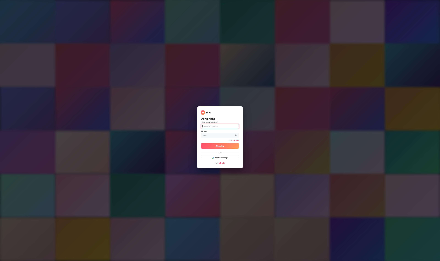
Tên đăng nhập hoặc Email (209, 122)
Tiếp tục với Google (221, 158)
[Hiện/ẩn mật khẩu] (236, 135)
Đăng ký (222, 163)
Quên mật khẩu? (234, 140)
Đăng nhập (220, 146)
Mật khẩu (204, 131)
